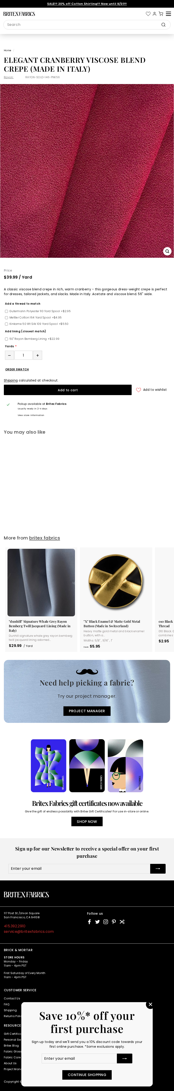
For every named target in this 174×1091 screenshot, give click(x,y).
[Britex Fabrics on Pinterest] (113, 921)
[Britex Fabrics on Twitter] (97, 921)
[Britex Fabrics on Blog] (122, 921)
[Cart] (160, 14)
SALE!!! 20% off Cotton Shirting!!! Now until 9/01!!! (87, 4)
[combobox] (87, 24)
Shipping (11, 380)
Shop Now (87, 821)
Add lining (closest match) (25, 331)
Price (8, 270)
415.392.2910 (15, 926)
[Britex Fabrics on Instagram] (105, 921)
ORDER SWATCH (17, 369)
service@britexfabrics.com (29, 931)
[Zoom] (167, 251)
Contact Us (12, 998)
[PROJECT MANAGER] (87, 691)
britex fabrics (44, 538)
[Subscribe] (124, 1058)
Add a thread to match (22, 304)
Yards (9, 346)
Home (7, 50)
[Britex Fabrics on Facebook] (89, 921)
